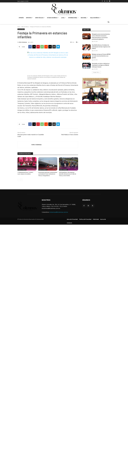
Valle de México (25, 26)
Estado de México (22, 169)
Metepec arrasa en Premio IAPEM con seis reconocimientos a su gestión (101, 56)
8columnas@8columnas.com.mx (59, 212)
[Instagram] (105, 1)
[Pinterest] (38, 46)
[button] (108, 22)
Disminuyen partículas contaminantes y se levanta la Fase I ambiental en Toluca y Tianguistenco (47, 174)
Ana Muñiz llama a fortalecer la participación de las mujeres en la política (101, 46)
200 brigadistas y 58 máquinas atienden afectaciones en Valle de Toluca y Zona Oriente (67, 174)
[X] (107, 1)
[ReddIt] (46, 46)
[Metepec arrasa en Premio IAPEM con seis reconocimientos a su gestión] (86, 56)
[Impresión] (54, 46)
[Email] (50, 46)
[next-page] (21, 180)
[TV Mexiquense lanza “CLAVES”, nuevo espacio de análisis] (27, 164)
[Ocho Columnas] (24, 144)
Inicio (19, 26)
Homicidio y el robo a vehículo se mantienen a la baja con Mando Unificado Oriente (100, 65)
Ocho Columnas (23, 42)
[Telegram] (58, 46)
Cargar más (96, 72)
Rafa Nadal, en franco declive (69, 134)
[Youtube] (109, 1)
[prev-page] (19, 180)
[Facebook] (102, 1)
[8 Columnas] (64, 9)
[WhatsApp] (42, 46)
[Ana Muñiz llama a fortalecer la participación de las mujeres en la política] (86, 47)
